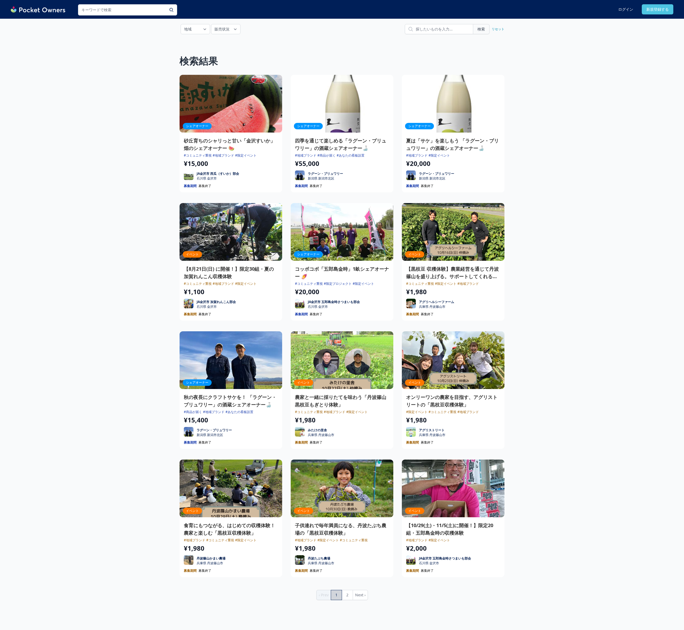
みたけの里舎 (317, 430)
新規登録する (657, 9)
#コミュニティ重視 (198, 155)
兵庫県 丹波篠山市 (432, 307)
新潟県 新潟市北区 (321, 178)
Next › (360, 594)
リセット (498, 29)
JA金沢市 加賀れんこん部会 (216, 302)
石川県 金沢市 (207, 178)
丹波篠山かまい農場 (211, 558)
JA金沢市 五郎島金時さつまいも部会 (334, 302)
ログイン (625, 9)
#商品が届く (326, 155)
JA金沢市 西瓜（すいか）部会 (218, 173)
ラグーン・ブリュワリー (325, 173)
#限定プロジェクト (338, 283)
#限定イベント (245, 155)
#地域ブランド (223, 155)
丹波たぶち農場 (319, 558)
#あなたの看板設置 (350, 155)
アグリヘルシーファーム (436, 302)
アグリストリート (432, 430)
